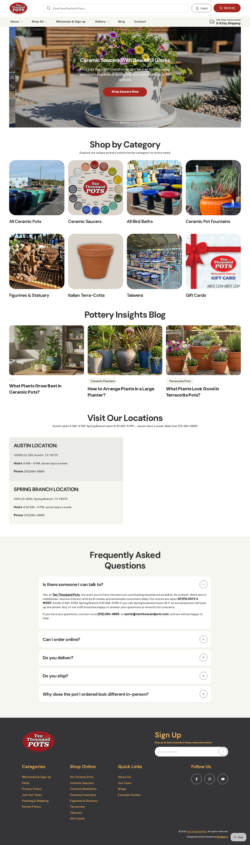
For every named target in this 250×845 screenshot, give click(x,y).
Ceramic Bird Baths (83, 789)
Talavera (76, 812)
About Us (124, 777)
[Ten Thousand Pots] (38, 751)
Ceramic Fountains (83, 795)
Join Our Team (32, 795)
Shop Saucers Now (125, 91)
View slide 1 (114, 120)
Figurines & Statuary (84, 801)
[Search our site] (48, 8)
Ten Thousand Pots (197, 831)
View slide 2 (125, 120)
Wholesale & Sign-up (36, 777)
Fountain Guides (129, 795)
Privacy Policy (32, 789)
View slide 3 (136, 120)
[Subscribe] (223, 752)
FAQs (25, 783)
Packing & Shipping (35, 801)
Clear (183, 8)
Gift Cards (77, 818)
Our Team (124, 783)
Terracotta (77, 806)
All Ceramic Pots (82, 777)
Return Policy (31, 806)
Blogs (122, 789)
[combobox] (115, 8)
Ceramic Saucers (82, 783)
